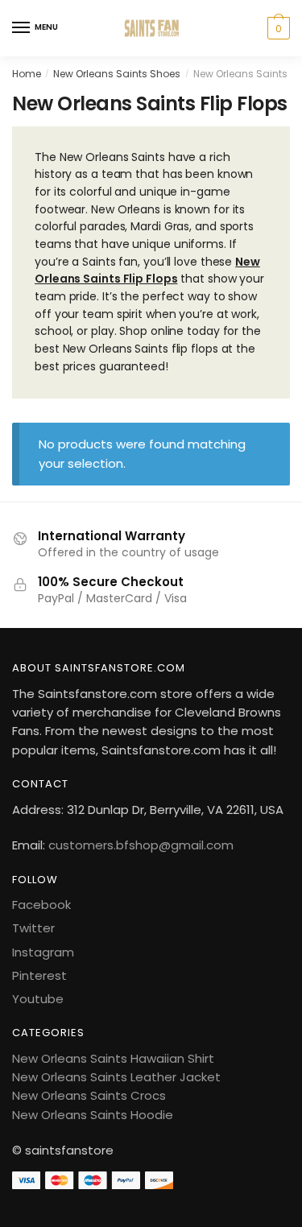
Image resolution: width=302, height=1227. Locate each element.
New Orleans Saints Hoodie (92, 1114)
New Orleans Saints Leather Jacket (116, 1076)
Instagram (43, 952)
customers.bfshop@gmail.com (141, 845)
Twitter (33, 927)
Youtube (38, 998)
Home (26, 74)
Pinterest (39, 975)
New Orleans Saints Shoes (116, 74)
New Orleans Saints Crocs (89, 1095)
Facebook (41, 904)
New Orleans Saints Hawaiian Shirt (113, 1058)
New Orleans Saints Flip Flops (147, 270)
